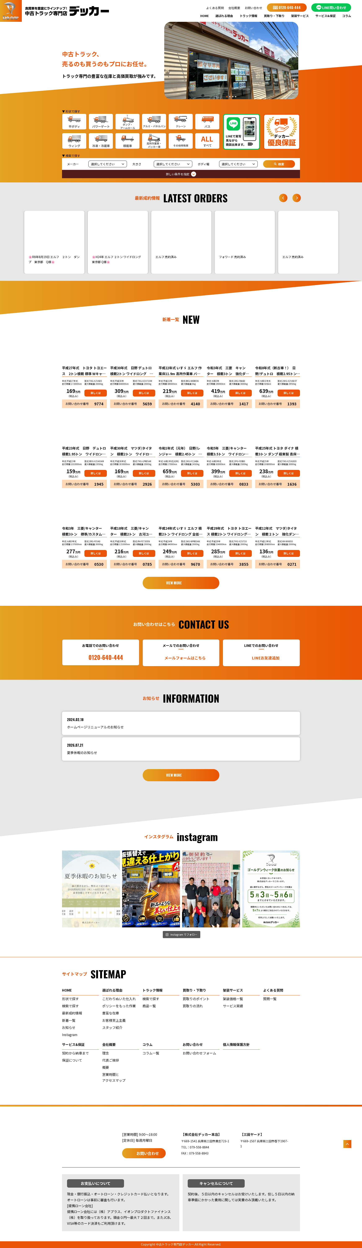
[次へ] (296, 198)
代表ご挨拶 (110, 1060)
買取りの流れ (193, 1005)
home (67, 990)
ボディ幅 (203, 164)
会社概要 (234, 8)
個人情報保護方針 (236, 1044)
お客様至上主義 (114, 1020)
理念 (105, 1053)
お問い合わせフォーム (199, 1053)
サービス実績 (233, 1005)
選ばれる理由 (224, 16)
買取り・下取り (274, 16)
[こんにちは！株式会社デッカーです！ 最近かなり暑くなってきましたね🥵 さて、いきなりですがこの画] (151, 889)
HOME (204, 16)
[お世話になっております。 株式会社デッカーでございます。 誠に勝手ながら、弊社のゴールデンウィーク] (271, 889)
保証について (72, 1060)
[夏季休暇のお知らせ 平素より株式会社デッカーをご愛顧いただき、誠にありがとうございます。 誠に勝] (91, 889)
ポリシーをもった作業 (119, 1005)
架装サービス (300, 16)
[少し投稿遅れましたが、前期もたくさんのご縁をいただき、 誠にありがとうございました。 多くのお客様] (211, 889)
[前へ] (283, 198)
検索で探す (70, 1005)
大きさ (136, 164)
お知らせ (68, 1027)
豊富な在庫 (110, 1012)
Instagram (70, 1034)
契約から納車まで (75, 1053)
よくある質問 (215, 8)
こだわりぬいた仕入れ (119, 998)
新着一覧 (68, 1020)
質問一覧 (270, 998)
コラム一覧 (150, 1053)
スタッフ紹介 (112, 1027)
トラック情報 (248, 16)
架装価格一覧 (233, 998)
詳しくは (96, 393)
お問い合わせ (253, 8)
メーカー (73, 164)
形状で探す (70, 998)
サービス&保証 (325, 16)
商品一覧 (149, 1005)
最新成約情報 (72, 1012)
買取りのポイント (196, 998)
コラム (346, 16)
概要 (105, 1067)
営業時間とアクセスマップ (113, 1077)
